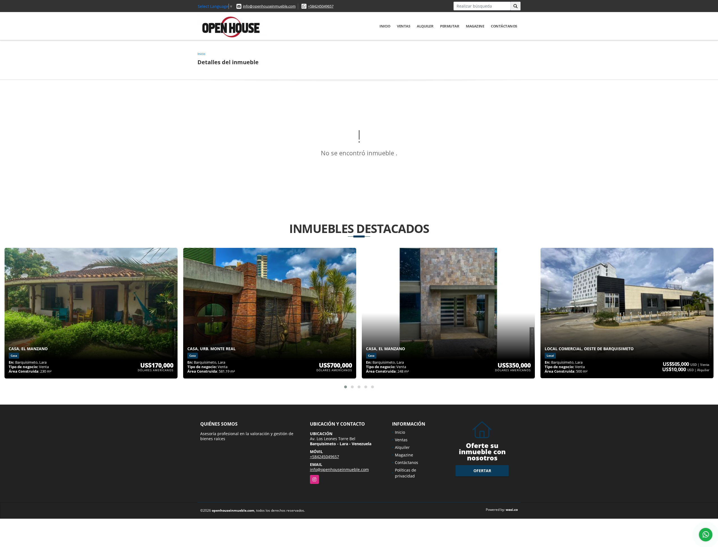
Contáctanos (504, 26)
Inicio (384, 26)
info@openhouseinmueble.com (269, 6)
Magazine (475, 26)
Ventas (403, 26)
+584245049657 (320, 6)
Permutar (449, 26)
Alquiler (425, 26)
